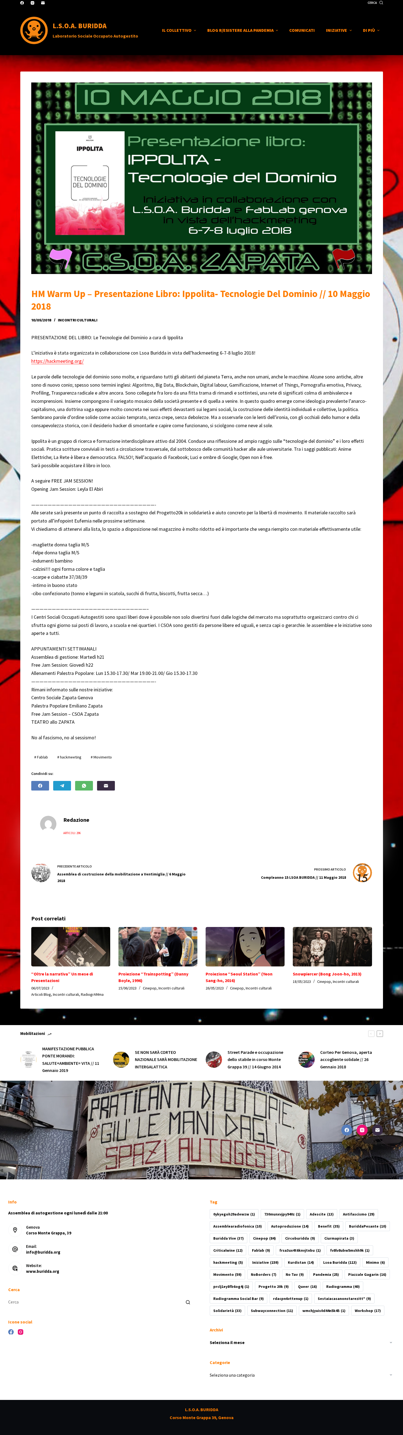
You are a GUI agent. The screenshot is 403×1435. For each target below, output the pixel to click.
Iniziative (265, 1262)
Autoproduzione (290, 1226)
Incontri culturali (77, 320)
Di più (369, 30)
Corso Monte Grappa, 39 (48, 1233)
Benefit (328, 1226)
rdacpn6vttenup (290, 1298)
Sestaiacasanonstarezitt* (344, 1298)
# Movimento (101, 757)
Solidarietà (227, 1310)
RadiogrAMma (92, 994)
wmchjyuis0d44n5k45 (323, 1310)
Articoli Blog (41, 994)
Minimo (375, 1262)
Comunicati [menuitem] (302, 30)
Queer (307, 1286)
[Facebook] (22, 3)
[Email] (43, 3)
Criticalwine (228, 1250)
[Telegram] (62, 786)
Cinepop (150, 988)
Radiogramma (343, 1286)
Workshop (368, 1310)
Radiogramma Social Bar (238, 1298)
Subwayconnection (272, 1310)
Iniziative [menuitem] (336, 30)
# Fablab (41, 757)
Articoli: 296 (72, 833)
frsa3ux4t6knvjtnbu (299, 1250)
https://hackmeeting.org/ (57, 361)
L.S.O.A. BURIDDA (80, 25)
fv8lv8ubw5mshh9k (350, 1250)
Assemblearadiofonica (237, 1226)
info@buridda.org (43, 1252)
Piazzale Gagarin (367, 1274)
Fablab (261, 1250)
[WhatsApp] (84, 786)
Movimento (227, 1274)
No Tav (294, 1274)
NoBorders (263, 1274)
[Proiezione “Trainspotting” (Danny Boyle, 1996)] (157, 946)
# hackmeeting (69, 757)
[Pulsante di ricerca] (187, 1302)
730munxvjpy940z (282, 1214)
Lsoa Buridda (340, 1262)
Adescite (321, 1214)
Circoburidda (300, 1238)
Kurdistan (301, 1262)
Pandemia (326, 1274)
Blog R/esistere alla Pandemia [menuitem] (240, 30)
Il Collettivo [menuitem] (177, 30)
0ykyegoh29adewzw (234, 1214)
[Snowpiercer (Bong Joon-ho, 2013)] (332, 946)
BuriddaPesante (367, 1226)
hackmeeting (228, 1262)
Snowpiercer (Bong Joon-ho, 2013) (327, 974)
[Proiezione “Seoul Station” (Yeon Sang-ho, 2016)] (245, 946)
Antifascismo (358, 1214)
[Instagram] (32, 3)
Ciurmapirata (339, 1238)
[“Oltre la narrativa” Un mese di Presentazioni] (70, 946)
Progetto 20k (274, 1286)
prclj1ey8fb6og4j (231, 1286)
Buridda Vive (228, 1238)
